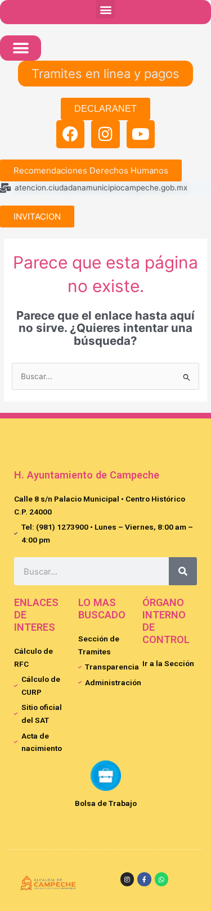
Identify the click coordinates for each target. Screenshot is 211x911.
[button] (105, 9)
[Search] (183, 571)
